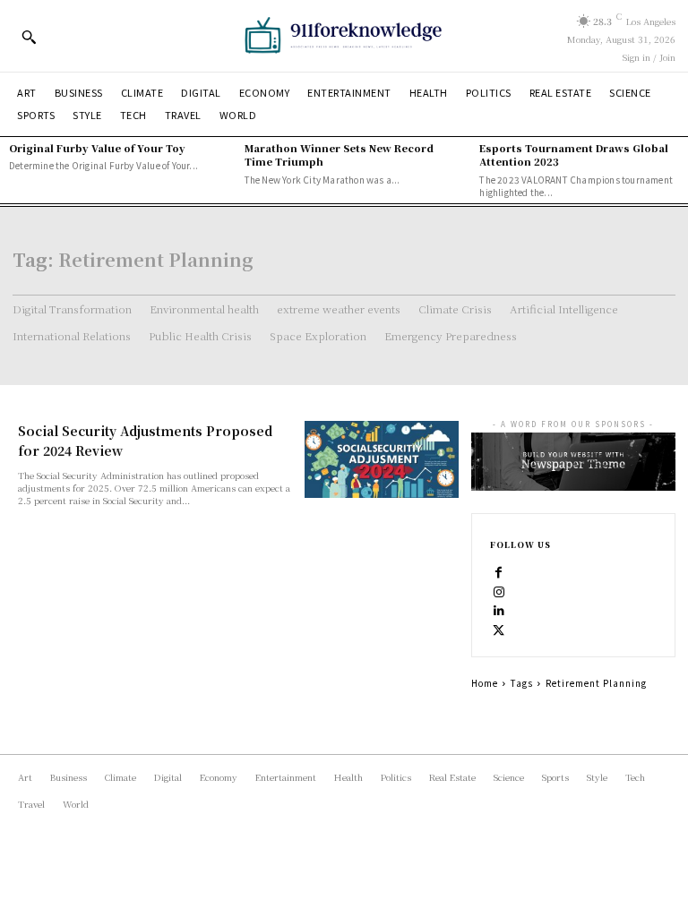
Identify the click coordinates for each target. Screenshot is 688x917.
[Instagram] (499, 590)
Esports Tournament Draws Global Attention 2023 (573, 154)
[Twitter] (499, 629)
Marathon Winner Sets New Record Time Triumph (339, 154)
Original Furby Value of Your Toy (97, 148)
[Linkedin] (499, 610)
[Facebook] (499, 570)
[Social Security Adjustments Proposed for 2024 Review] (382, 459)
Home (484, 683)
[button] (29, 37)
